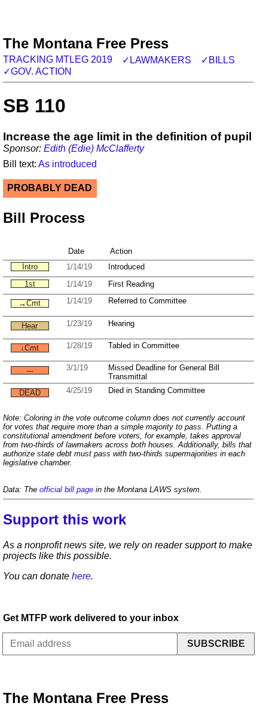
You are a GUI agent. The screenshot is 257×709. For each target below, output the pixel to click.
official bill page (66, 489)
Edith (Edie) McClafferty (94, 148)
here (81, 576)
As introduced (67, 164)
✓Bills (218, 60)
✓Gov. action (37, 71)
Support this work (64, 519)
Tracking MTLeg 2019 (57, 59)
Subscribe (216, 644)
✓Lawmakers (156, 60)
